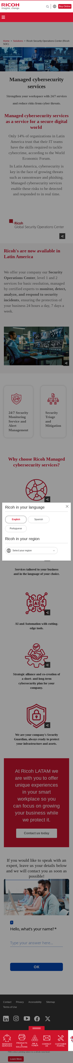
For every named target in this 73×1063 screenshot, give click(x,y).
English (16, 519)
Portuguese (16, 528)
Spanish (38, 519)
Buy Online (65, 6)
